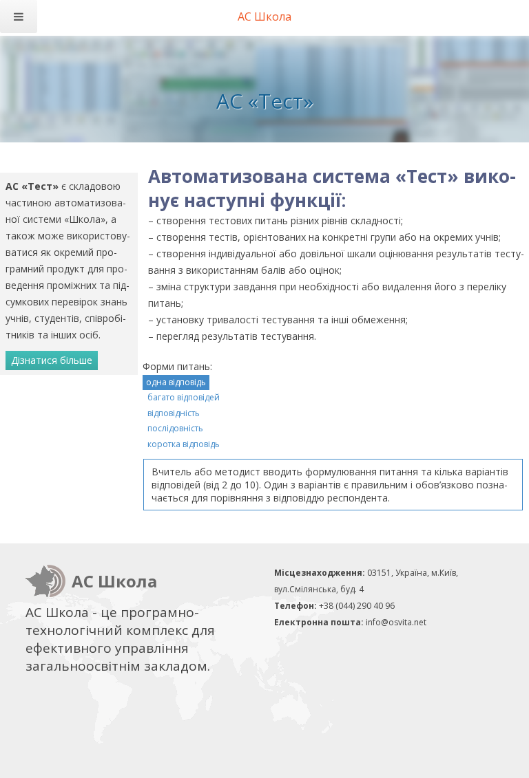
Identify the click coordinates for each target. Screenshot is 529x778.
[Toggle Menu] (18, 16)
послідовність (175, 428)
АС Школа (264, 16)
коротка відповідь (183, 444)
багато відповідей (183, 397)
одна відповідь (176, 382)
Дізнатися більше (51, 360)
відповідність (173, 413)
